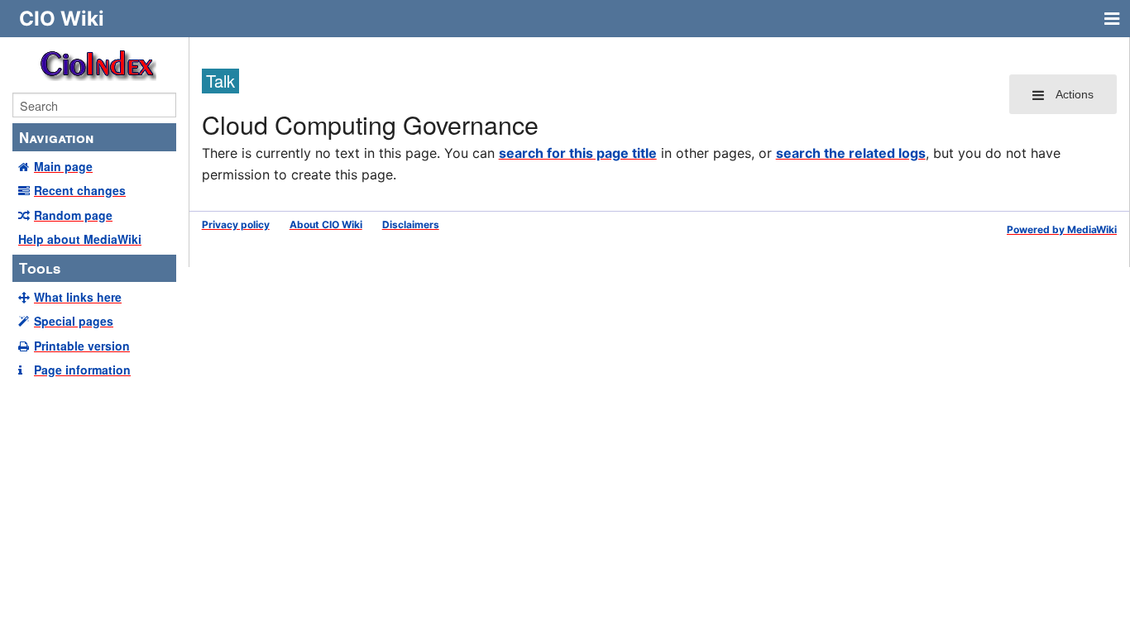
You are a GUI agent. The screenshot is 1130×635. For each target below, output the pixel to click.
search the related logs (851, 153)
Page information (82, 369)
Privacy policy (236, 224)
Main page (63, 166)
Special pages (73, 321)
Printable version (82, 345)
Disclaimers (410, 224)
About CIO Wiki (326, 224)
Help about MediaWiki (79, 239)
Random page (73, 215)
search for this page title (578, 153)
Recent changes (80, 190)
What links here (78, 297)
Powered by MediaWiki (1062, 229)
